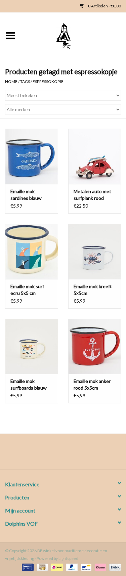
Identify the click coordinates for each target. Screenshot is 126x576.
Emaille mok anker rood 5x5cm (92, 384)
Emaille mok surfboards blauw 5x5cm (28, 384)
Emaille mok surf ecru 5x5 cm (27, 289)
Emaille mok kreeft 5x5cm (93, 289)
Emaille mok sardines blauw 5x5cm (26, 195)
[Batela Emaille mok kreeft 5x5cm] (94, 251)
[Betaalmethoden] (26, 566)
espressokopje (48, 81)
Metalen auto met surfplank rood (92, 194)
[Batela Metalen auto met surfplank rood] (94, 156)
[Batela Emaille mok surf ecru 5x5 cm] (31, 251)
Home (11, 81)
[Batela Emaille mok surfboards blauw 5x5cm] (31, 346)
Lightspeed (68, 558)
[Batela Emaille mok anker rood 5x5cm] (94, 346)
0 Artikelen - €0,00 (104, 5)
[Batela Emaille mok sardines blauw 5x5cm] (31, 156)
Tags (25, 81)
